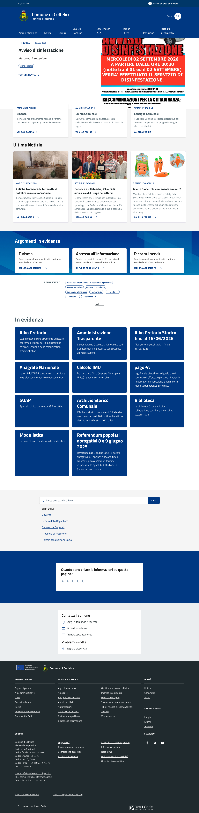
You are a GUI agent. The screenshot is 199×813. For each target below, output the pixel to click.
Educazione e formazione (70, 721)
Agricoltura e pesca (67, 688)
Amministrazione (28, 33)
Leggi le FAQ (64, 742)
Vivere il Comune (77, 31)
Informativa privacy (110, 747)
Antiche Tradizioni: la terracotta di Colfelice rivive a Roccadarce (36, 191)
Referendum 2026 (103, 31)
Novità (48, 33)
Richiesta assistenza (68, 756)
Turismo (105, 711)
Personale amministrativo (27, 711)
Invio (153, 500)
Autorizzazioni (65, 707)
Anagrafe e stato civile (69, 697)
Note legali (106, 751)
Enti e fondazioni (23, 702)
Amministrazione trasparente (115, 742)
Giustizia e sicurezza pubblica (115, 688)
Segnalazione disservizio (69, 751)
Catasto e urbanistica (68, 711)
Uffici (17, 697)
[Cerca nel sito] (177, 16)
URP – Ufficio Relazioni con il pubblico (33, 773)
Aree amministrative (25, 693)
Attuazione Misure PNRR (27, 794)
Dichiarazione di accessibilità (114, 756)
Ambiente (63, 693)
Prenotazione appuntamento (72, 747)
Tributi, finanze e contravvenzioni (117, 707)
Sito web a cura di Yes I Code (32, 806)
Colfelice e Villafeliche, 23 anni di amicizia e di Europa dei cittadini (94, 191)
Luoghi (147, 717)
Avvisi (147, 697)
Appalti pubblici (65, 702)
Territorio (148, 726)
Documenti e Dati (23, 716)
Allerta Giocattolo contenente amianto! (157, 189)
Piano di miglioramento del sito (67, 794)
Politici (18, 707)
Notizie (147, 688)
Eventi (147, 721)
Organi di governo (23, 688)
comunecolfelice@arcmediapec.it (36, 777)
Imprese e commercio (111, 693)
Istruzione (148, 33)
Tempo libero (126, 31)
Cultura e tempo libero (69, 716)
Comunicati (149, 693)
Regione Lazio (23, 3)
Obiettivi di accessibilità (112, 761)
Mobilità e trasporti (110, 697)
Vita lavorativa (108, 716)
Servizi (62, 33)
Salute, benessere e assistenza (116, 702)
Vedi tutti (99, 304)
